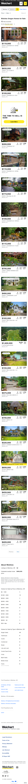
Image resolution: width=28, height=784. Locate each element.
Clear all (23, 13)
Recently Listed (9, 24)
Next (18, 552)
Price (2, 13)
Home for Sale (4, 689)
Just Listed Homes (19, 690)
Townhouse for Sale (19, 685)
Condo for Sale (4, 691)
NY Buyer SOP (6, 756)
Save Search (23, 9)
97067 (2, 712)
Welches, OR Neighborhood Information (10, 701)
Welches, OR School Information (8, 703)
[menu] (25, 3)
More (7, 13)
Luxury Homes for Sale (20, 687)
